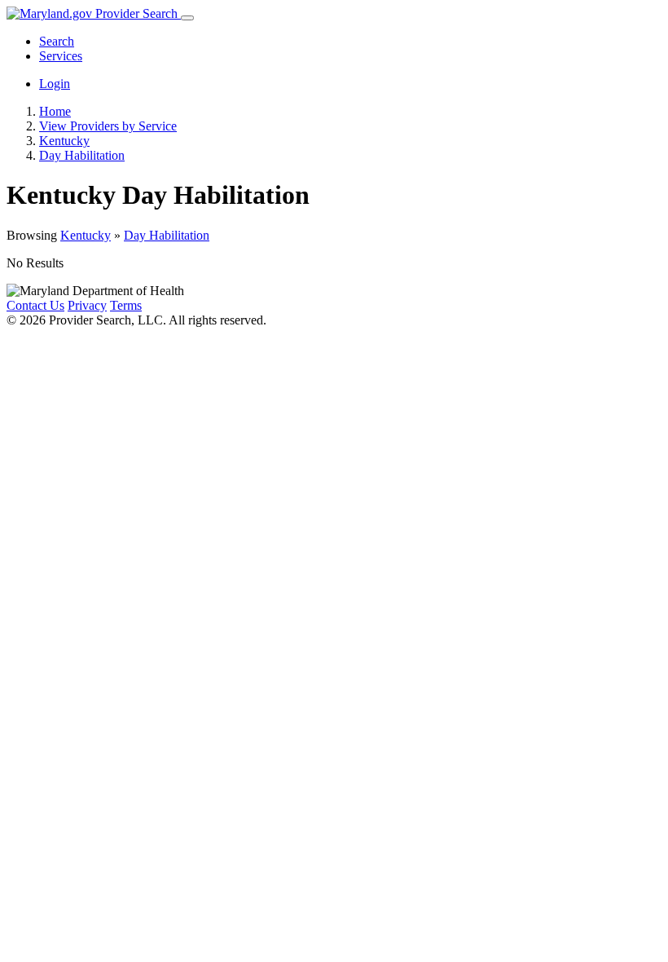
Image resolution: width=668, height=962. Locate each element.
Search (56, 41)
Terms (126, 305)
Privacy (87, 305)
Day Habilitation (166, 235)
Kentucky (85, 235)
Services (60, 56)
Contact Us (35, 305)
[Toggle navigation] (187, 17)
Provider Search (136, 13)
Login (54, 83)
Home (55, 111)
